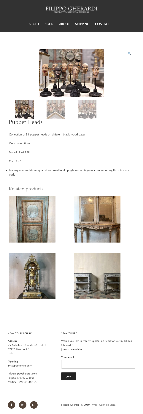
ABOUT (64, 24)
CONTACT (102, 24)
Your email (67, 357)
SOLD (49, 24)
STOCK (34, 24)
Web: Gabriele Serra (103, 404)
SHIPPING (82, 24)
